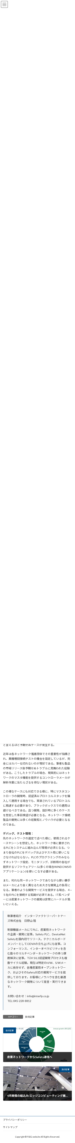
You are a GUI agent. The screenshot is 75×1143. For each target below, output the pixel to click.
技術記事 (30, 1016)
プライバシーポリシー (15, 1119)
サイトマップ (10, 1127)
